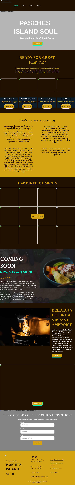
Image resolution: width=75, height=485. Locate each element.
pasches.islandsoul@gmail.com (39, 476)
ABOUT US (57, 355)
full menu (37, 43)
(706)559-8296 (35, 472)
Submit (37, 443)
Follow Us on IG (37, 216)
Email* (22, 435)
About (23, 5)
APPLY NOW (37, 403)
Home (16, 5)
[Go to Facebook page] (33, 457)
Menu (30, 5)
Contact (38, 5)
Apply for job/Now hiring (57, 460)
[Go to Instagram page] (36, 457)
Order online (9, 106)
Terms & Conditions (55, 468)
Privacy (52, 472)
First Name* (23, 422)
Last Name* (23, 428)
